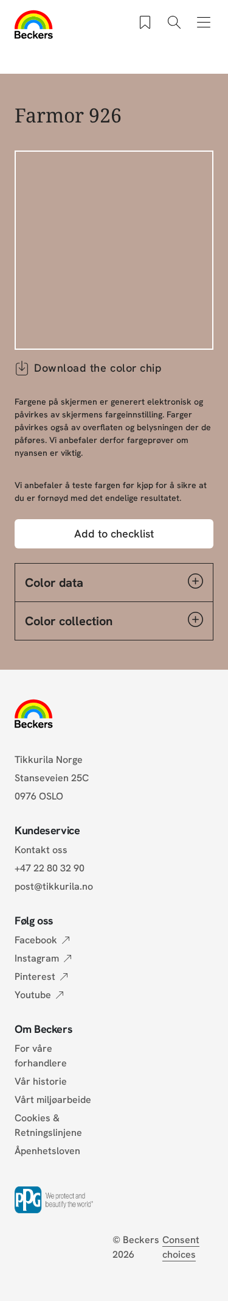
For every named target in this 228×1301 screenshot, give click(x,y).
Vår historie (41, 1081)
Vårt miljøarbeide (53, 1099)
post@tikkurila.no (54, 886)
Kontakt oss (41, 849)
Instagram (37, 958)
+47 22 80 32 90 (50, 868)
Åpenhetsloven (47, 1150)
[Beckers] (34, 24)
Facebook (36, 940)
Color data (54, 582)
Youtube (33, 994)
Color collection (68, 621)
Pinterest (35, 976)
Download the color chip (98, 368)
